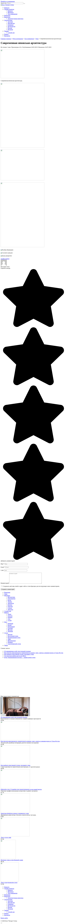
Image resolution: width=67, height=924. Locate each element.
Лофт (9, 639)
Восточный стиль (13, 636)
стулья (9, 620)
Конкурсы (7, 17)
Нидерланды (11, 26)
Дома (36, 38)
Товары (6, 31)
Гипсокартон (11, 598)
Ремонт (6, 34)
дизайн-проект (5, 258)
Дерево (10, 601)
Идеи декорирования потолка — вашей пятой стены (19, 657)
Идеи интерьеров (18, 38)
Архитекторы (8, 20)
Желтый (10, 630)
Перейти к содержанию (8, 1)
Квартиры (7, 592)
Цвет (5, 622)
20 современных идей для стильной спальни (17, 651)
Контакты (7, 36)
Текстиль (10, 609)
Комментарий (5, 583)
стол (9, 619)
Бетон (9, 600)
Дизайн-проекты (9, 9)
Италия (10, 28)
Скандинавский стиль (14, 644)
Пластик (10, 606)
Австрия (10, 22)
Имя (2, 564)
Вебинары (7, 15)
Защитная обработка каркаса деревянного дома (15, 813)
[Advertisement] (33, 675)
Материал (11, 12)
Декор (6, 645)
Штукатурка (11, 597)
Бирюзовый (11, 626)
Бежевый (10, 623)
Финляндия (11, 23)
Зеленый (10, 631)
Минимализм (12, 640)
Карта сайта (4, 918)
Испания (10, 29)
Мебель (6, 612)
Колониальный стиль (14, 637)
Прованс (10, 642)
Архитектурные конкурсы (15, 18)
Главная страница (6, 38)
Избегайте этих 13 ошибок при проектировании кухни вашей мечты (21, 789)
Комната (10, 11)
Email (3, 567)
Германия (10, 25)
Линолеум (11, 603)
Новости (6, 7)
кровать (10, 617)
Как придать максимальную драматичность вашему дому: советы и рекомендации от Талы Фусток (33, 653)
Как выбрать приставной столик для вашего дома (19, 654)
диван (9, 614)
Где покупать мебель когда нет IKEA (15, 656)
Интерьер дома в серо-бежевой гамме (12, 860)
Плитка (10, 605)
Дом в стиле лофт (6, 837)
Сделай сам (11, 32)
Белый (10, 625)
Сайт (2, 570)
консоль (10, 615)
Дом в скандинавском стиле (9, 882)
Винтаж (10, 634)
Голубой (10, 628)
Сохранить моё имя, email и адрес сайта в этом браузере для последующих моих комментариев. (31, 586)
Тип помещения (12, 14)
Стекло (10, 608)
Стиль (6, 633)
